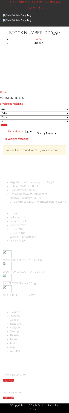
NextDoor (15, 327)
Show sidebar (15, 131)
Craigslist (15, 312)
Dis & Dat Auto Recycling (45, 405)
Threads (14, 335)
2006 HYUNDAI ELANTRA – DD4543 (23, 271)
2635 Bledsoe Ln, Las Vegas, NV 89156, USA (35, 2)
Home (13, 213)
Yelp (12, 347)
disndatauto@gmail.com (33, 194)
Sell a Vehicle (17, 217)
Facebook (15, 316)
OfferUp (14, 331)
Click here (8, 380)
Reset (4, 125)
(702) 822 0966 (26, 190)
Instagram (15, 323)
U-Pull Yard (16, 229)
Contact (34, 409)
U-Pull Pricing (17, 232)
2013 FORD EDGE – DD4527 (18, 295)
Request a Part (18, 221)
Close (3, 92)
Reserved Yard (18, 225)
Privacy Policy (18, 240)
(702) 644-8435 (35, 7)
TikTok (13, 339)
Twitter (13, 343)
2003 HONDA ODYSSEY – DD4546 (22, 260)
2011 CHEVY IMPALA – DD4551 (20, 283)
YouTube (15, 351)
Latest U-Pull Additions (23, 236)
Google (14, 319)
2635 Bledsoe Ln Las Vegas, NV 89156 (32, 182)
